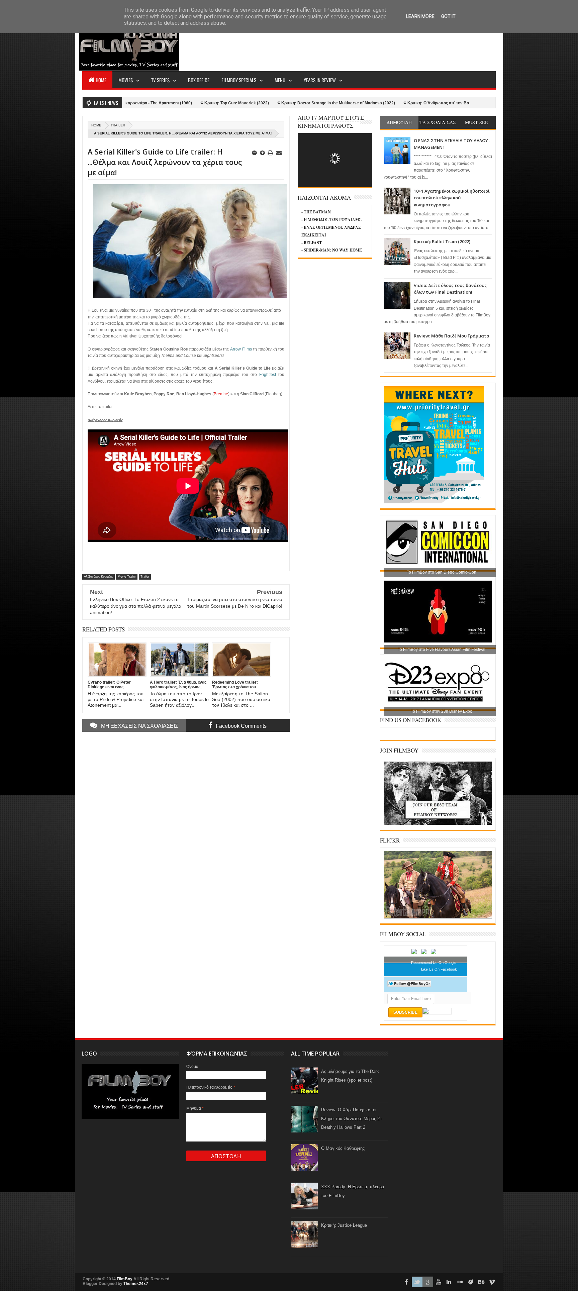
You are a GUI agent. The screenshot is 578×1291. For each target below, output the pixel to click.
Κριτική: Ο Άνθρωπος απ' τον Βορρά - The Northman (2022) (402, 103)
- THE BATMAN (316, 212)
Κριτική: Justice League (344, 1225)
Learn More (420, 16)
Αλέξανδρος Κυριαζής (98, 576)
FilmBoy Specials (238, 80)
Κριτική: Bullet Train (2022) (442, 241)
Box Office (198, 80)
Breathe (221, 394)
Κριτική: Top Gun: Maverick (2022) (175, 103)
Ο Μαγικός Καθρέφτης (343, 1148)
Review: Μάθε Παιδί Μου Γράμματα (451, 336)
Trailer (118, 125)
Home (101, 80)
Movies (125, 80)
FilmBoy (124, 1279)
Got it (448, 16)
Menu (280, 80)
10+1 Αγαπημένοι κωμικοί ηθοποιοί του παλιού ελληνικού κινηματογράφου (452, 198)
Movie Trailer (127, 576)
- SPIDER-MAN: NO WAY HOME (331, 250)
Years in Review (320, 80)
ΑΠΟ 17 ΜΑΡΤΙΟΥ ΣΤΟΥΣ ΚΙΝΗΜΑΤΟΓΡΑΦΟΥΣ (331, 121)
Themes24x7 (135, 1283)
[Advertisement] (374, 45)
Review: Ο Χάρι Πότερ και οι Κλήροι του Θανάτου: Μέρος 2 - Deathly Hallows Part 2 (351, 1118)
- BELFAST (311, 242)
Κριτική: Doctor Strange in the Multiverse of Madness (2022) (277, 103)
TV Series (160, 80)
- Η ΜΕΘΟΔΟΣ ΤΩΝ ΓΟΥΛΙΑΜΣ (331, 219)
